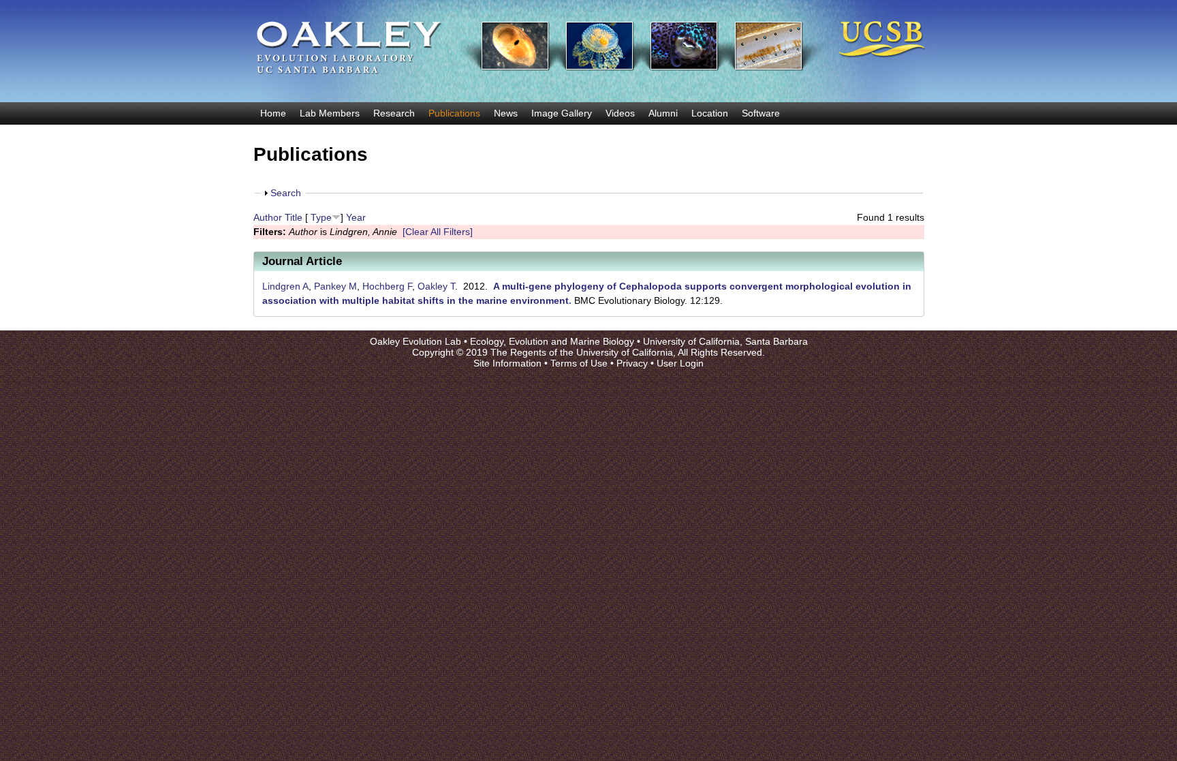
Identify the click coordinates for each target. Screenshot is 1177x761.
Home (273, 113)
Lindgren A (285, 286)
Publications (454, 113)
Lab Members (330, 113)
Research (394, 113)
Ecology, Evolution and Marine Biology (552, 341)
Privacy (632, 363)
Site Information (507, 363)
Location (709, 113)
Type (321, 217)
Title (293, 217)
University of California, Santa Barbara (725, 341)
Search (285, 192)
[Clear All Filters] (438, 231)
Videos (620, 113)
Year (356, 217)
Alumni (663, 113)
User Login (680, 363)
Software (761, 113)
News (506, 113)
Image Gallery (561, 113)
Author (267, 217)
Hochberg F (387, 286)
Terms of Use (579, 363)
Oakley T (436, 286)
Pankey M (335, 286)
